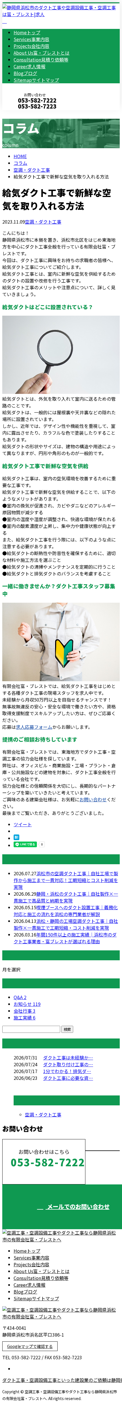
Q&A (20, 997)
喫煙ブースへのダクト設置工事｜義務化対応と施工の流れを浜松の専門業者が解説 (66, 910)
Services (31, 39)
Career (29, 66)
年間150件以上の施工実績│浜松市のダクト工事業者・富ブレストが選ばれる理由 (65, 938)
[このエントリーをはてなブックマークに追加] (16, 838)
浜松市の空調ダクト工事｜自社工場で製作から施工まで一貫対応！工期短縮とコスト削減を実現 (66, 880)
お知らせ (27, 1004)
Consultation (41, 59)
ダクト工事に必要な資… (68, 1077)
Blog (25, 73)
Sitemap (36, 80)
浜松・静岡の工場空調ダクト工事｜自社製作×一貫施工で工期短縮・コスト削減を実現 (66, 924)
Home (27, 32)
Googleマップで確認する (30, 1346)
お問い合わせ (93, 799)
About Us (42, 52)
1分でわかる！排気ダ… (67, 1071)
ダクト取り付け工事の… (68, 1064)
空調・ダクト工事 (32, 169)
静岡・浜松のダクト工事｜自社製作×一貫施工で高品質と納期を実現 (66, 897)
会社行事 (24, 1010)
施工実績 (24, 1017)
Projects (31, 46)
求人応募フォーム (34, 726)
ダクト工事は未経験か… (68, 1057)
